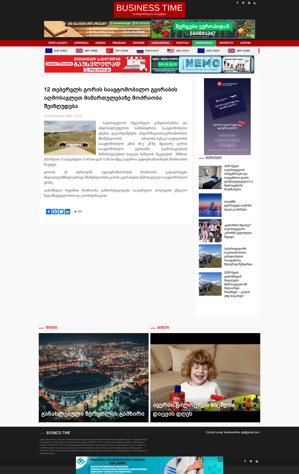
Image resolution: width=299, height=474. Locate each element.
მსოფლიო (226, 43)
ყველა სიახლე (57, 43)
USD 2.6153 (175, 50)
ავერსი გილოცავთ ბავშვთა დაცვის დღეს (205, 377)
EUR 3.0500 (53, 50)
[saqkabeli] (227, 116)
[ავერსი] (97, 63)
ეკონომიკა (81, 43)
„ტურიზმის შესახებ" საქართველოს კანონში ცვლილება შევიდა (210, 230)
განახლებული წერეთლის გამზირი (94, 377)
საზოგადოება (160, 43)
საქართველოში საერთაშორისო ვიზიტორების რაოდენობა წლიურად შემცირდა (210, 256)
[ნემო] (203, 64)
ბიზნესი (100, 43)
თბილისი (182, 43)
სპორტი (245, 43)
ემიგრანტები (204, 43)
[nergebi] (203, 28)
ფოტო (51, 328)
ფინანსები (119, 43)
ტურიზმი (138, 43)
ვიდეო (163, 328)
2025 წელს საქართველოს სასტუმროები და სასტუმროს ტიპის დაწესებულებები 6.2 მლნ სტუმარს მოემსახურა (210, 177)
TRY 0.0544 (114, 50)
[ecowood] (97, 28)
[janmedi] (149, 468)
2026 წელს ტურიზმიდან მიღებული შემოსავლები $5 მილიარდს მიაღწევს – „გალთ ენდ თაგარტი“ (210, 284)
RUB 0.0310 (145, 50)
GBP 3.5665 (84, 50)
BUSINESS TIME (149, 8)
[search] (254, 3)
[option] (227, 178)
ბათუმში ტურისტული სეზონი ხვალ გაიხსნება (210, 205)
